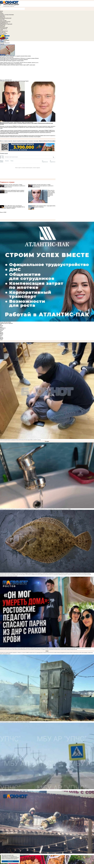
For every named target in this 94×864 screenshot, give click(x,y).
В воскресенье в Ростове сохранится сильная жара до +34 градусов (33, 649)
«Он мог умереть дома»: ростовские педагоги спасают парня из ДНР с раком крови (16, 648)
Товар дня (2, 44)
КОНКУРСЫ (2, 17)
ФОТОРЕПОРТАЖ (4, 31)
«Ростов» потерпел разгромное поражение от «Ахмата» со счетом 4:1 (14, 652)
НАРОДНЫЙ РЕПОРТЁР (5, 21)
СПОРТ (1, 30)
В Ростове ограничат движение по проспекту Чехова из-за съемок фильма (45, 574)
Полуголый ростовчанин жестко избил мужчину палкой (11, 649)
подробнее (10, 323)
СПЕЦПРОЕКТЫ (3, 28)
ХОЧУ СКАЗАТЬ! (3, 33)
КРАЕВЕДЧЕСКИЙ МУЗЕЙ (5, 18)
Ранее (12, 160)
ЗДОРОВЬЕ (2, 15)
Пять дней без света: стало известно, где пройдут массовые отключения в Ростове (46, 648)
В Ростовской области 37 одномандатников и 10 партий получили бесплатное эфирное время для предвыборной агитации (48, 652)
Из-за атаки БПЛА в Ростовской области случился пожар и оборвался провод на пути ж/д (62, 649)
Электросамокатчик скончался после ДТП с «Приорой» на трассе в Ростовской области (76, 648)
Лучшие (7, 160)
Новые (1, 160)
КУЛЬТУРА (2, 19)
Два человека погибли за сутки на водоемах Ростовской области (37, 573)
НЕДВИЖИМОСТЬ (4, 22)
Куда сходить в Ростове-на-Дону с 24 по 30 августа (22, 574)
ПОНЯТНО (10, 861)
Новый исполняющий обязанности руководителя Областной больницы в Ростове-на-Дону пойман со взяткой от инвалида (20, 439)
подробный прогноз (4, 323)
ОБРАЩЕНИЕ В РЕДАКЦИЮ (6, 24)
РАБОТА (7, 35)
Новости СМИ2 (3, 212)
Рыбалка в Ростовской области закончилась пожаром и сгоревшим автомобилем (63, 573)
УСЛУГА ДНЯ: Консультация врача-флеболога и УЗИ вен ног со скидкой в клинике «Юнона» (19, 58)
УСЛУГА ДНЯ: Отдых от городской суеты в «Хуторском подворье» (14, 59)
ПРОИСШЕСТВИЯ (4, 27)
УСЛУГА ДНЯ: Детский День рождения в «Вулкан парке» (12, 60)
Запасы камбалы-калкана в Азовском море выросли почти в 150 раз (13, 573)
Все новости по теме (4, 57)
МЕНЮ (1, 11)
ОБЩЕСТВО (2, 25)
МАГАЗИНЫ (6, 40)
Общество (2, 80)
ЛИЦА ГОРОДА (3, 20)
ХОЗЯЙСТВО (3, 32)
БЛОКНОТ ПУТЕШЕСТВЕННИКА (7, 14)
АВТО (1, 12)
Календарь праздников (5, 42)
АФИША (1, 13)
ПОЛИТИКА (2, 26)
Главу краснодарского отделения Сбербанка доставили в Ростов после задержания (74, 574)
